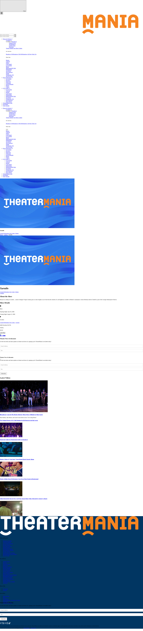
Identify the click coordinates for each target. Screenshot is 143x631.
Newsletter (5, 104)
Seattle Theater (6, 551)
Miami (7, 67)
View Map (3, 332)
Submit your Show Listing (16, 48)
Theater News (6, 561)
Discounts (11, 47)
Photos (7, 85)
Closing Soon (12, 45)
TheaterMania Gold (7, 103)
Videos (7, 87)
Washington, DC (10, 75)
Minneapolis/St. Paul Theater (10, 554)
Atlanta (17, 233)
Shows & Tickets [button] (7, 39)
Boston (7, 60)
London (5, 590)
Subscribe (3, 354)
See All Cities (9, 76)
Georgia (17, 322)
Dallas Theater (6, 571)
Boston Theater (6, 545)
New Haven (9, 101)
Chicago (8, 61)
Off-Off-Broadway (23, 54)
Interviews (8, 81)
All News (5, 583)
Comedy (2, 293)
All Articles (8, 79)
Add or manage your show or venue (11, 600)
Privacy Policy (27, 628)
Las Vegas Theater (7, 546)
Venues (8, 48)
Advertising (5, 599)
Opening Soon (12, 43)
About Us (5, 601)
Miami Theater (6, 547)
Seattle (7, 73)
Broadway (14, 41)
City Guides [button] (6, 88)
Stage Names (6, 596)
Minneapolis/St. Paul (11, 68)
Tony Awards (6, 105)
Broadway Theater (7, 541)
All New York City (32, 54)
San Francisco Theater (8, 550)
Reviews (8, 80)
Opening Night (6, 564)
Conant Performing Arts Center (7, 322)
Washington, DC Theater (9, 553)
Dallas (7, 63)
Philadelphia (9, 69)
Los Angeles (9, 65)
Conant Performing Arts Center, (7, 233)
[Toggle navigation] (1, 13)
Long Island (9, 64)
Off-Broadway (14, 54)
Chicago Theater (7, 542)
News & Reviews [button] (7, 77)
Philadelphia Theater (8, 549)
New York (5, 589)
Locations (8, 40)
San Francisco (9, 72)
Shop (4, 597)
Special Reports (9, 84)
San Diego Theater (7, 577)
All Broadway (12, 44)
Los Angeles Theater (8, 543)
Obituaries (8, 83)
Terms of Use (33, 628)
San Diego (8, 71)
